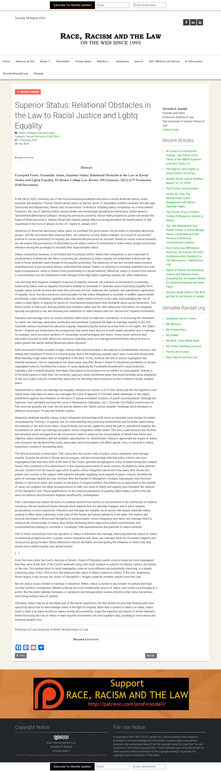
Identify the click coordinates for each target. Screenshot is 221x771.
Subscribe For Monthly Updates (72, 5)
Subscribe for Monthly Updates (72, 766)
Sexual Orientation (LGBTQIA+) (43, 136)
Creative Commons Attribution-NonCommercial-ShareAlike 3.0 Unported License (61, 755)
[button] (45, 61)
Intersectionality (46, 132)
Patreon (29, 157)
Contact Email (170, 129)
